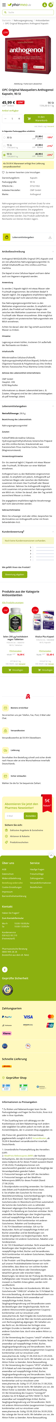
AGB (4, 869)
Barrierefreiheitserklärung (14, 896)
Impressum (7, 891)
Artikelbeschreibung (13, 251)
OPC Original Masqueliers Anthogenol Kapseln (26, 23)
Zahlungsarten (36, 878)
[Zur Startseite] (19, 5)
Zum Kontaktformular (13, 918)
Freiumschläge (37, 873)
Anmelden (31, 815)
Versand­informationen (40, 882)
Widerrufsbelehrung (11, 878)
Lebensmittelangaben (14, 406)
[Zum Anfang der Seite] (51, 855)
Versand (50, 126)
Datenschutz (8, 873)
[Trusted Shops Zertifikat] (7, 989)
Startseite (6, 20)
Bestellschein (36, 887)
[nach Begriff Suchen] (4, 12)
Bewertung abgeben (14, 574)
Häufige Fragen (37, 869)
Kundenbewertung (13, 531)
